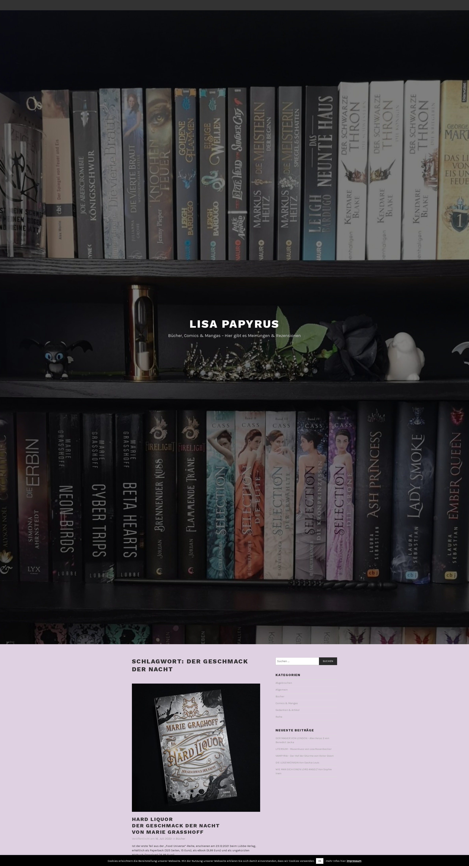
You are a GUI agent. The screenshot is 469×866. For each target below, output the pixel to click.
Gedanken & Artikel (288, 710)
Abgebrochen (284, 682)
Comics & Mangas (287, 703)
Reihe (279, 716)
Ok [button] (319, 861)
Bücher (180, 838)
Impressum (354, 861)
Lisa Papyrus (234, 323)
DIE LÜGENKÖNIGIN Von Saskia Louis (297, 762)
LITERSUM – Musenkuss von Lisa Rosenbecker (304, 749)
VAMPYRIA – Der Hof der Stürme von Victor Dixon (305, 755)
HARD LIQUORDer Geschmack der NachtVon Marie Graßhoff (176, 825)
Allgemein (282, 689)
